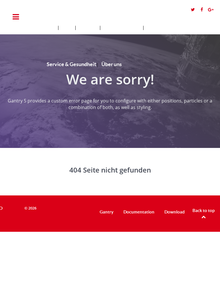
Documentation (138, 211)
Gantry (106, 211)
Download (174, 211)
